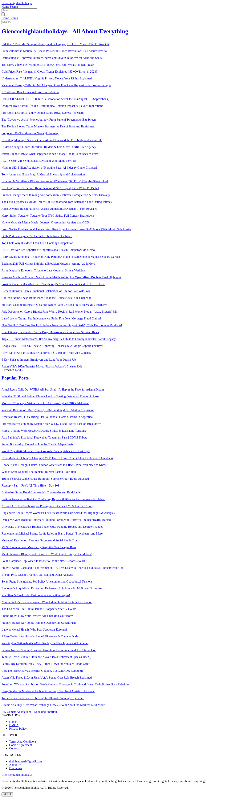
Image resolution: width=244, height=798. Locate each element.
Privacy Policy (18, 728)
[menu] (3, 14)
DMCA (13, 725)
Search (14, 6)
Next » (19, 369)
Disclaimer (15, 768)
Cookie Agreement (20, 745)
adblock (7, 794)
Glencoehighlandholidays (17, 3)
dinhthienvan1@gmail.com (25, 761)
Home (6, 6)
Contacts (14, 748)
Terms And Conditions (22, 741)
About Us (15, 764)
